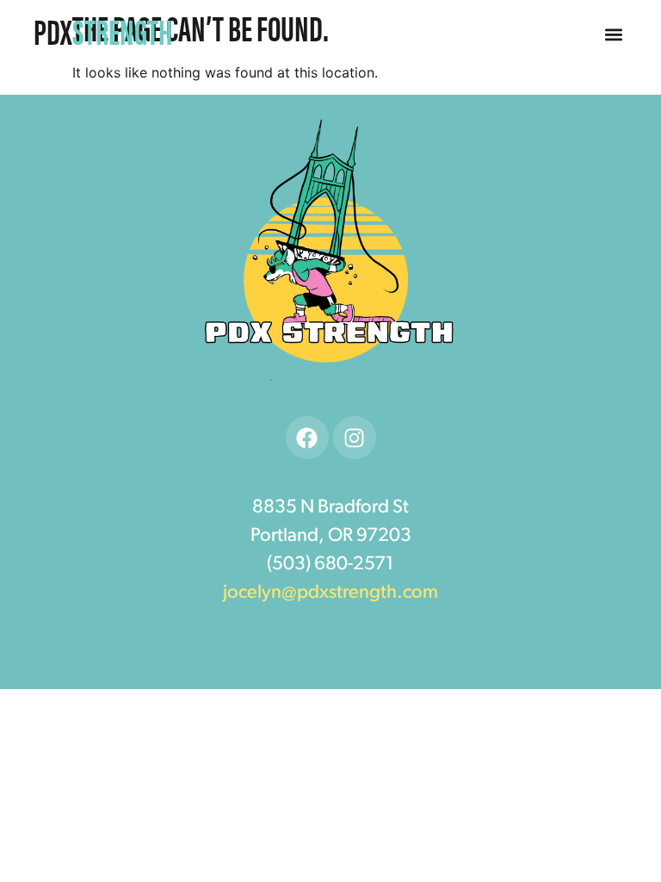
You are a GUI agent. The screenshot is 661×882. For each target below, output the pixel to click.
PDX (103, 30)
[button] (614, 35)
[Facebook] (307, 437)
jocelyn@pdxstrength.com (330, 593)
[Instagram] (354, 437)
